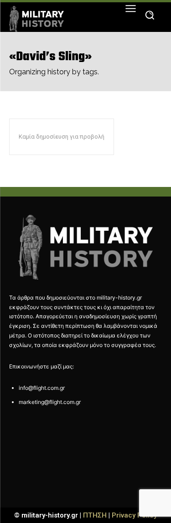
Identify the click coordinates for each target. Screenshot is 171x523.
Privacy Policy (134, 515)
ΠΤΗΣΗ (95, 515)
